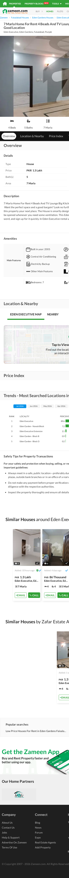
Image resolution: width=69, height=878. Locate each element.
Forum (39, 832)
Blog (37, 822)
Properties (15, 3)
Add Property (43, 847)
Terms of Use (9, 847)
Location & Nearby (32, 136)
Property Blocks (36, 3)
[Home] (5, 4)
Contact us (8, 827)
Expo (38, 837)
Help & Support (11, 837)
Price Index (56, 136)
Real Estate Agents (45, 842)
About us (7, 822)
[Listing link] (26, 565)
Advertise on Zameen (14, 842)
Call (35, 595)
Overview (9, 136)
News (38, 827)
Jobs (4, 832)
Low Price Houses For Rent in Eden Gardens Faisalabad (36, 731)
